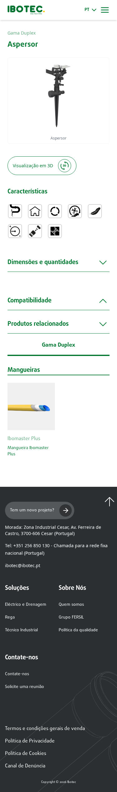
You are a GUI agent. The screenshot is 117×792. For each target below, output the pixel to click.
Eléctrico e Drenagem (25, 604)
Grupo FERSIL (71, 617)
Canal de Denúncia (25, 766)
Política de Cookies (25, 753)
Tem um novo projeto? (32, 510)
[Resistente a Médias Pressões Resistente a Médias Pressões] (14, 231)
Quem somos (71, 604)
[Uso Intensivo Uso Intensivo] (54, 211)
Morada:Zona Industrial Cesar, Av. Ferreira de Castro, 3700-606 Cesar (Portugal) (53, 530)
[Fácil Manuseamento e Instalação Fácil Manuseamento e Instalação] (74, 211)
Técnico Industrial (21, 630)
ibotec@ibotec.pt (22, 565)
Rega (10, 617)
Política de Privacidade (30, 741)
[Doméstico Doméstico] (34, 211)
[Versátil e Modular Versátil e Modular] (54, 231)
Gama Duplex (21, 33)
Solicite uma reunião (24, 687)
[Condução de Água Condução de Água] (14, 211)
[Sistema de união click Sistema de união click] (34, 231)
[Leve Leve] (94, 211)
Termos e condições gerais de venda (45, 729)
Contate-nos (17, 674)
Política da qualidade (78, 630)
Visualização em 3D (33, 165)
